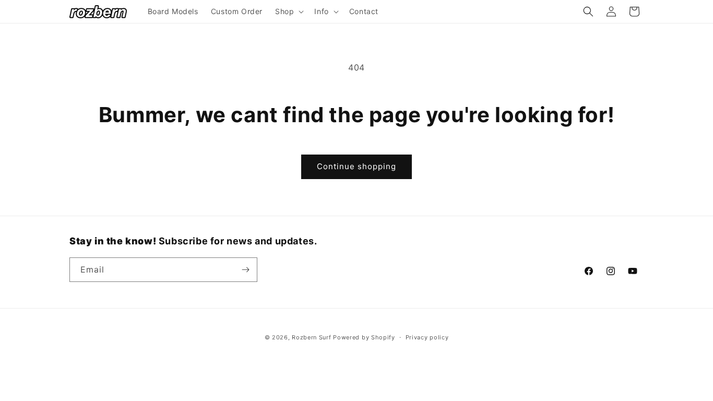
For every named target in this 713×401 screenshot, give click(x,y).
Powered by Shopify (364, 337)
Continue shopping (356, 166)
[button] (288, 11)
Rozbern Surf (311, 337)
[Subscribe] (245, 269)
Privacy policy (427, 337)
